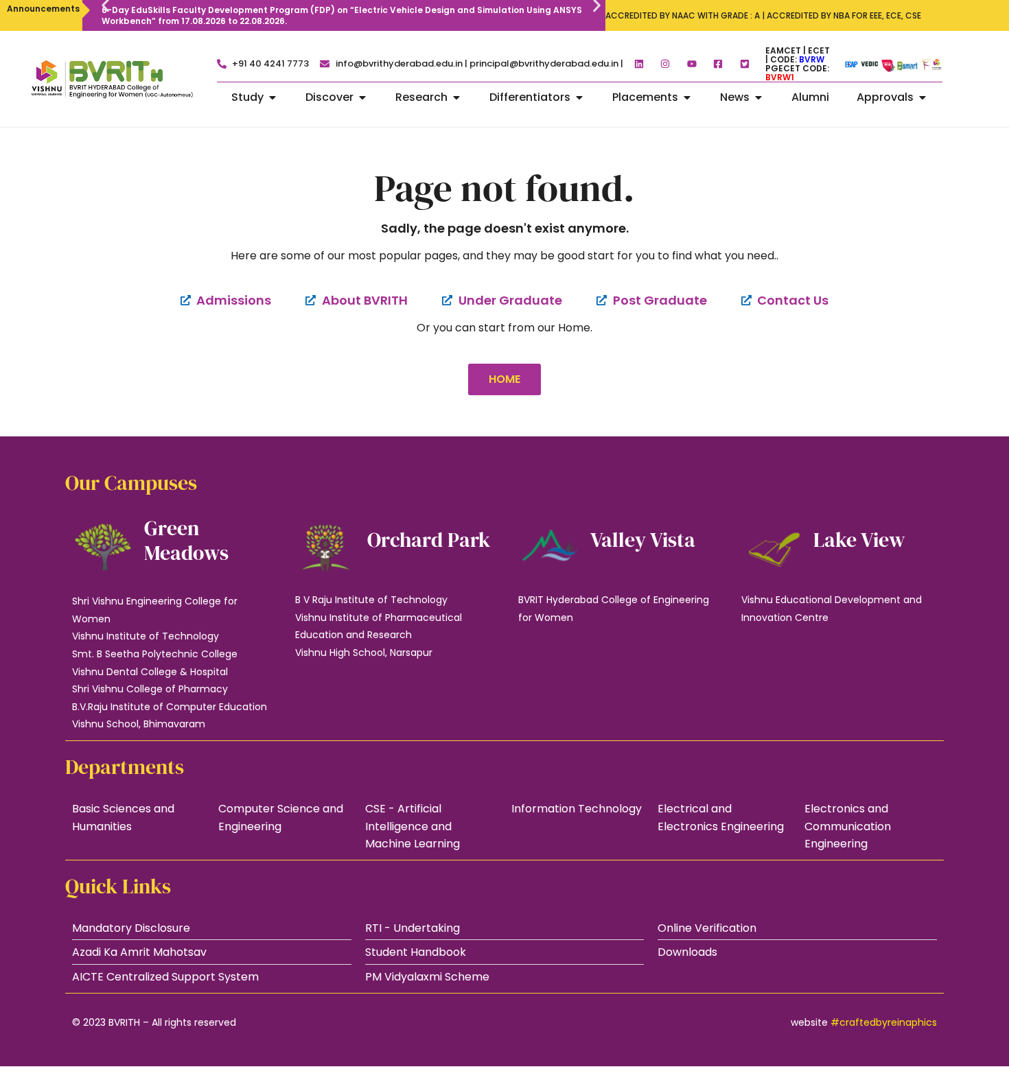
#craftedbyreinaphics (884, 1022)
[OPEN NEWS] (758, 97)
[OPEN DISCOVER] (362, 97)
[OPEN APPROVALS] (922, 97)
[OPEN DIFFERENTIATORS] (579, 97)
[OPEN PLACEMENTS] (687, 97)
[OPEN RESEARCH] (456, 97)
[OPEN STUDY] (272, 97)
